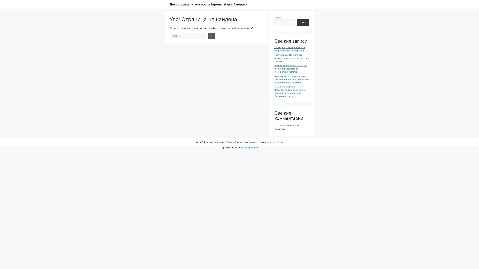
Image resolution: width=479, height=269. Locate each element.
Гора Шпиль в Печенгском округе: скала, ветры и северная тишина (291, 58)
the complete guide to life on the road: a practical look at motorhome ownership (290, 68)
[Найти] (211, 36)
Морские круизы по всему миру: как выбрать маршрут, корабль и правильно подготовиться (291, 79)
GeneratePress (276, 142)
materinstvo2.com (249, 147)
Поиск (277, 17)
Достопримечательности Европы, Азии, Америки (208, 4)
